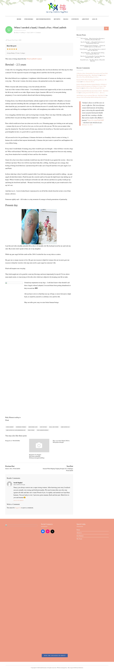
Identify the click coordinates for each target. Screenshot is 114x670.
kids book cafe (33, 427)
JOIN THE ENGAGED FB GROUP (55, 655)
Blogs (66, 19)
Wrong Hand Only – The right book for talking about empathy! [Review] (92, 53)
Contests (75, 19)
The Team (79, 539)
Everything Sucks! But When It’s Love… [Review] (92, 92)
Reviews (57, 19)
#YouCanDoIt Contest (34, 59)
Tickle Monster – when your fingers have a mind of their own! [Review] (92, 49)
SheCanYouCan (65, 427)
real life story (53, 427)
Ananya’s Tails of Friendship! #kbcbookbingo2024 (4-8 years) (92, 97)
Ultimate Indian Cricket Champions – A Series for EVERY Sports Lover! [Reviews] (92, 46)
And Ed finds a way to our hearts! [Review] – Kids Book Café (91, 95)
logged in (18, 508)
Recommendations (43, 19)
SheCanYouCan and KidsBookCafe (15, 430)
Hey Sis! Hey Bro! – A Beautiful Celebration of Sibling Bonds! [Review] (92, 42)
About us (79, 533)
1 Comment (38, 32)
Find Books (28, 19)
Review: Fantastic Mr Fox (88, 81)
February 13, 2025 (87, 125)
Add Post (85, 19)
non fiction (43, 427)
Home (19, 19)
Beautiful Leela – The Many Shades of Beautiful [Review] (92, 60)
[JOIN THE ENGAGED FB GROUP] (57, 663)
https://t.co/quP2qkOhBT (96, 120)
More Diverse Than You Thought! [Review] (94, 88)
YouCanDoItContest (42, 430)
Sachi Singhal (18, 482)
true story (31, 430)
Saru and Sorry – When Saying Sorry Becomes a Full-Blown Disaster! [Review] (93, 39)
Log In (94, 19)
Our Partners (80, 536)
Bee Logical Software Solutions (75, 667)
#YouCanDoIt (9, 427)
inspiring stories (21, 427)
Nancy (17, 32)
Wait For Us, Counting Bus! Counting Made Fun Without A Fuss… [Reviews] (93, 56)
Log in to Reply (19, 500)
